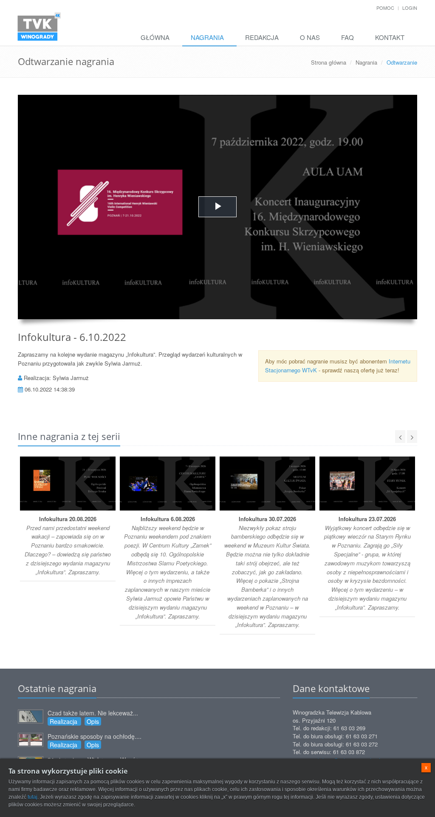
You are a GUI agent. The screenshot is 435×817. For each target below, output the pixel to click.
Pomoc (385, 7)
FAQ (347, 37)
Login (409, 7)
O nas (310, 37)
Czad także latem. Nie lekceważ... (93, 713)
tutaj (32, 797)
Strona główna (328, 62)
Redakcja (262, 37)
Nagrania (207, 37)
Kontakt (389, 37)
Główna (155, 37)
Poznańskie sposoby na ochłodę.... (94, 736)
